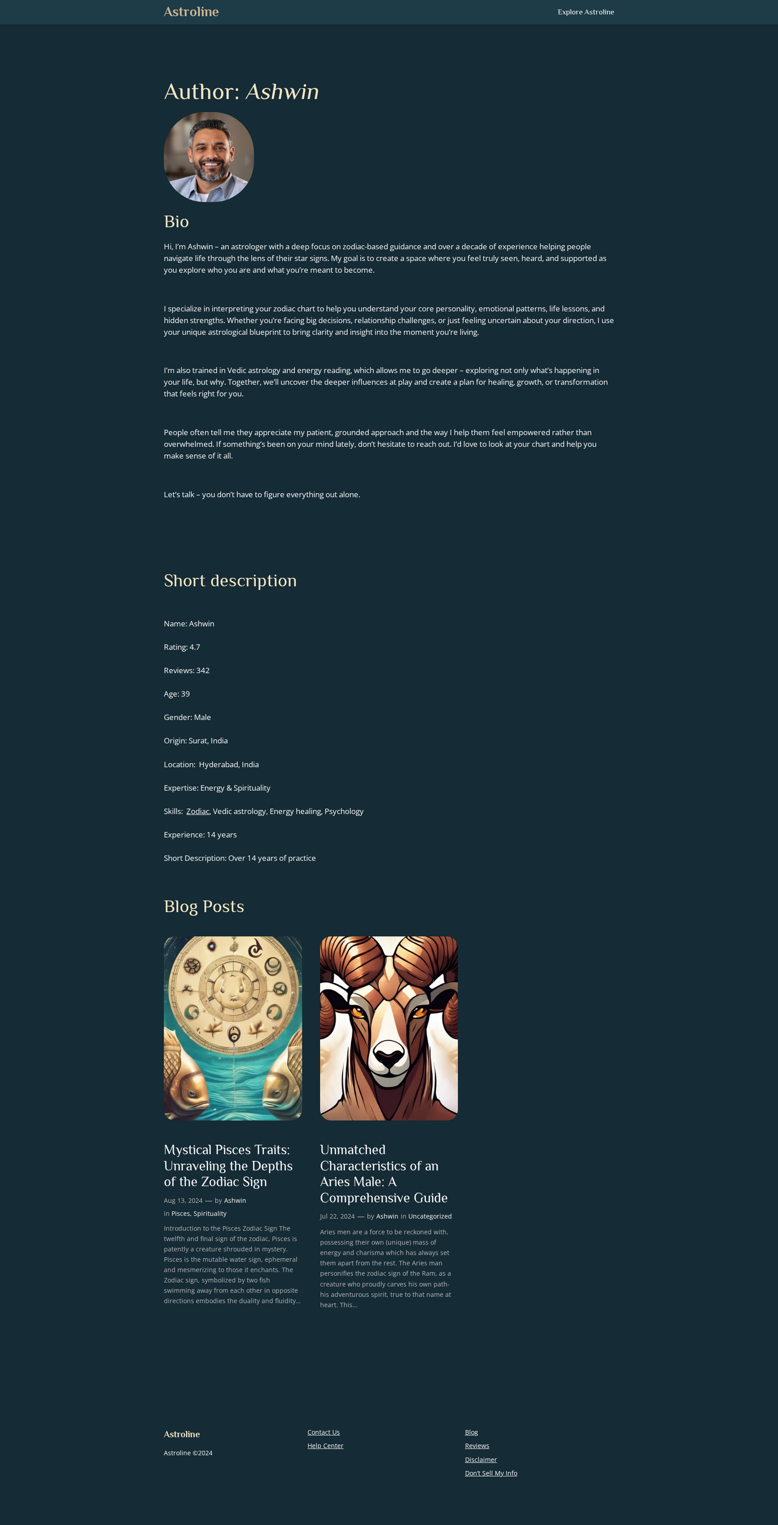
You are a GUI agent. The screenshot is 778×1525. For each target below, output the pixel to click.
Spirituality (210, 1213)
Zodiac (197, 811)
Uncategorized (430, 1216)
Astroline (191, 11)
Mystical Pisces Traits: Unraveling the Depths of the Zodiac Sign (228, 1165)
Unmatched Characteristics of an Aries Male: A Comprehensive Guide (384, 1174)
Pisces (181, 1213)
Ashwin (235, 1200)
